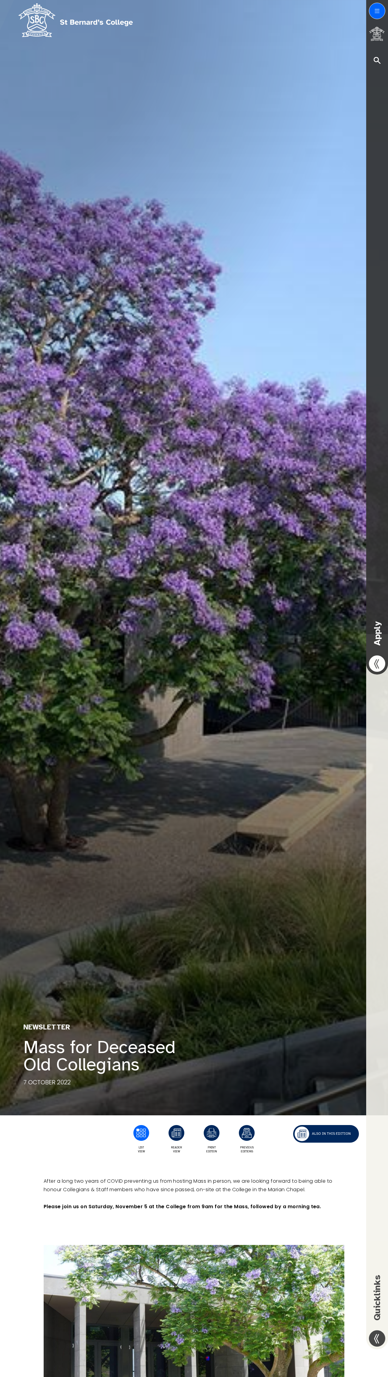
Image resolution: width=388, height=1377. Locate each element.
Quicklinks (377, 1298)
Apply (377, 633)
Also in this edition (331, 1133)
